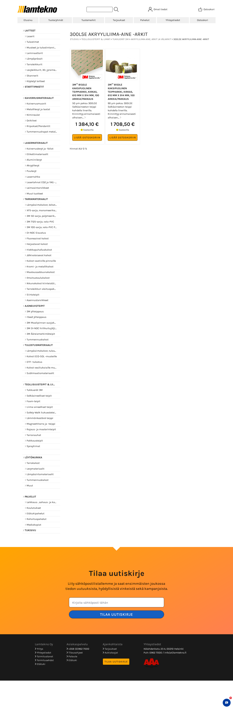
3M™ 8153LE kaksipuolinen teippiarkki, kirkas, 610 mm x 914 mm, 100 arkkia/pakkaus (121, 91)
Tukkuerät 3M (120, 39)
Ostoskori (202, 20)
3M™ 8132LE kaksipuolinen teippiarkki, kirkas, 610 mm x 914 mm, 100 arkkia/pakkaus (85, 91)
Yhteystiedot (173, 20)
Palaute (72, 656)
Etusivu (28, 20)
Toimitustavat (44, 656)
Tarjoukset (119, 20)
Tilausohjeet (75, 652)
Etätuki (40, 664)
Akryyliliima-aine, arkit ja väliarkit (151, 39)
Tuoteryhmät (55, 20)
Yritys (39, 648)
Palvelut (144, 20)
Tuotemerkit (88, 20)
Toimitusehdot (45, 660)
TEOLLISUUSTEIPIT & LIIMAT (95, 39)
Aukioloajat (111, 652)
